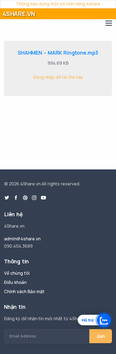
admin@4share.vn (22, 239)
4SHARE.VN (19, 14)
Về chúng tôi (17, 273)
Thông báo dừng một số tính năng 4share (58, 4)
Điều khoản (15, 282)
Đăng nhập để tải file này (58, 77)
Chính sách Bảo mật (24, 291)
